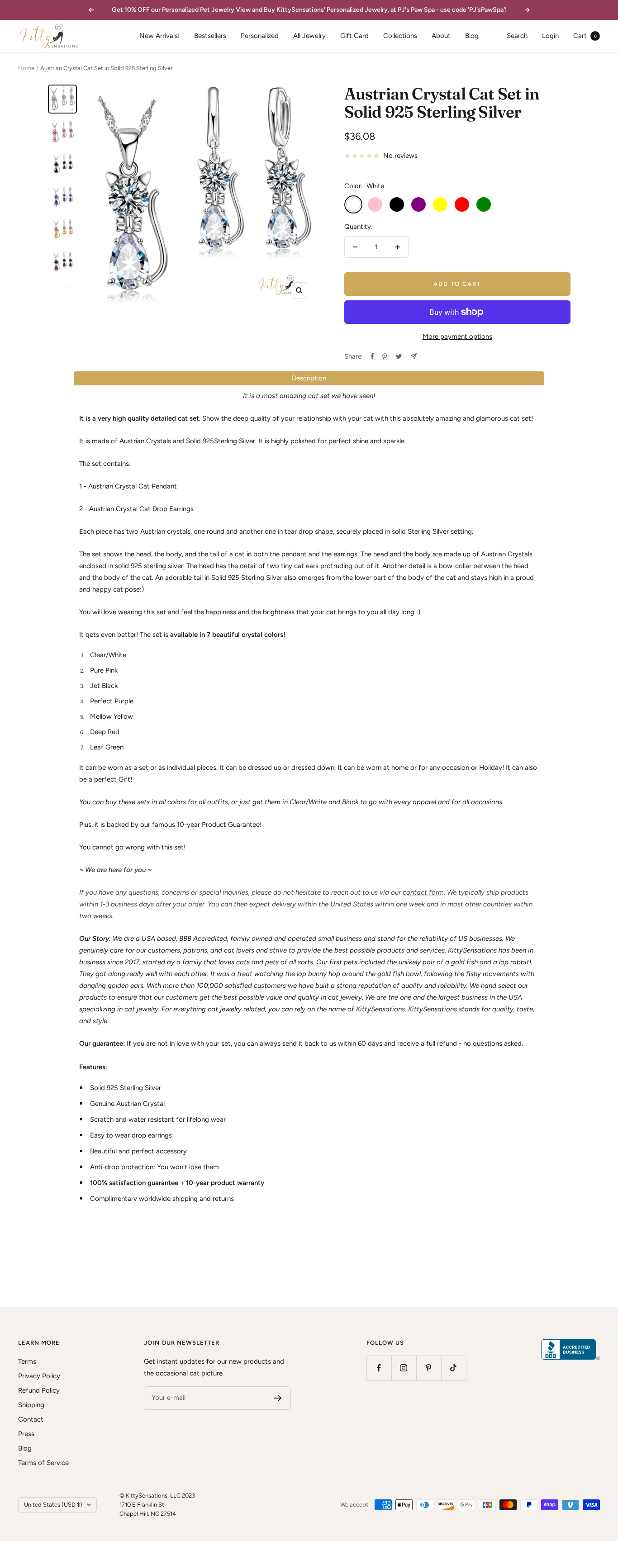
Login (550, 36)
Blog (472, 36)
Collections (400, 36)
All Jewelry (309, 36)
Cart (585, 36)
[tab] (309, 378)
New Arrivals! (159, 36)
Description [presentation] (309, 378)
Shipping (31, 1405)
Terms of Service (43, 1463)
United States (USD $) (53, 1504)
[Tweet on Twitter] (399, 356)
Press (26, 1434)
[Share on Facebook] (372, 356)
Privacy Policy (39, 1376)
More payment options (457, 336)
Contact (30, 1419)
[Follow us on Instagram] (403, 1368)
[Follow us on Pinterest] (428, 1368)
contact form (423, 892)
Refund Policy (39, 1390)
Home (26, 68)
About (441, 36)
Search (517, 36)
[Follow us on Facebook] (378, 1368)
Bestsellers (210, 36)
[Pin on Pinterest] (384, 356)
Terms (27, 1361)
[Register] (278, 1398)
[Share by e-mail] (414, 356)
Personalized (260, 36)
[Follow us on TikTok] (453, 1368)
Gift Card (354, 36)
